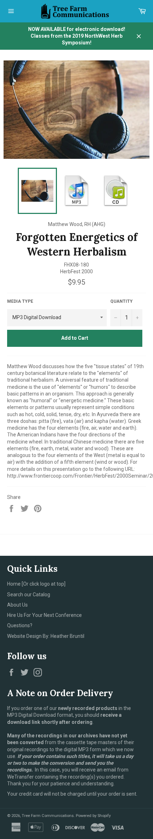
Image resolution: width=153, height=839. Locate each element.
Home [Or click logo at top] (36, 584)
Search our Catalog (28, 594)
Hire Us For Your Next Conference (44, 615)
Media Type (20, 301)
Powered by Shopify (93, 815)
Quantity (121, 301)
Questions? (19, 625)
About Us (17, 605)
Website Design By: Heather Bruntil (45, 636)
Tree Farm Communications (48, 815)
